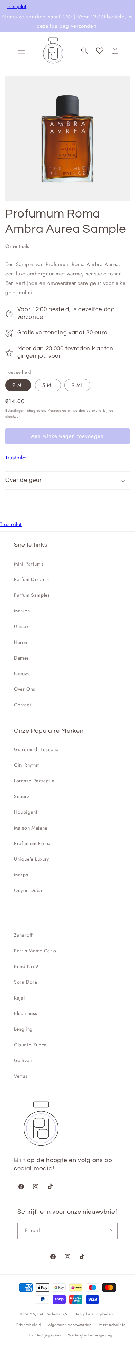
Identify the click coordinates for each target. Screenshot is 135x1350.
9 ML (77, 385)
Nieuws (22, 673)
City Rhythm (27, 765)
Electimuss (25, 1013)
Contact (22, 704)
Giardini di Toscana (36, 749)
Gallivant (23, 1060)
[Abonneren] (109, 1231)
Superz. (22, 796)
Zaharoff (23, 935)
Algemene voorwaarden (70, 1324)
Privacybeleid (28, 1324)
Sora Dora (25, 981)
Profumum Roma (32, 843)
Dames (21, 657)
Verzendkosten (60, 410)
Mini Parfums (28, 563)
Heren (20, 642)
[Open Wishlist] (99, 50)
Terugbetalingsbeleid (95, 1314)
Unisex (21, 626)
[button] (21, 50)
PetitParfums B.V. (53, 1314)
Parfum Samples (32, 595)
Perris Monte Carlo (35, 950)
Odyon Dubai (29, 890)
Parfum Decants (31, 579)
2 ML (18, 385)
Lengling (23, 1029)
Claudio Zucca (30, 1044)
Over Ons (24, 689)
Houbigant (25, 811)
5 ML (48, 385)
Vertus (21, 1075)
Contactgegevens (45, 1335)
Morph (21, 874)
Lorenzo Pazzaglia (34, 780)
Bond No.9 (26, 966)
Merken (22, 610)
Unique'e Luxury (31, 859)
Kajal (19, 997)
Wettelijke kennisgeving (90, 1335)
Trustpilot (17, 6)
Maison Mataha (30, 827)
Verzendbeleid (112, 1324)
